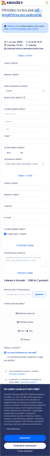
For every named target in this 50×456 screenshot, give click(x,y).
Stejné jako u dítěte (16, 234)
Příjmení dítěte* (11, 74)
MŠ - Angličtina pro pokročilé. (22, 12)
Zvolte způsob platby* (14, 303)
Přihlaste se (13, 26)
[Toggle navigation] (46, 2)
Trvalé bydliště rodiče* (15, 229)
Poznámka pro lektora (14, 253)
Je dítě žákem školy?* (14, 147)
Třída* (7, 136)
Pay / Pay (26, 330)
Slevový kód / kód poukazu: (17, 289)
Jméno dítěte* (11, 63)
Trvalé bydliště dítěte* (15, 109)
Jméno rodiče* (11, 183)
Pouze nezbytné (25, 451)
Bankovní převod (26, 313)
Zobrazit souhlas (17, 374)
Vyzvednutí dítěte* (13, 159)
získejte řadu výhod (28, 29)
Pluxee (26, 339)
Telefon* (8, 206)
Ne (22, 152)
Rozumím (25, 437)
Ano (9, 152)
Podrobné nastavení (25, 445)
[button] (25, 429)
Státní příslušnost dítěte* (16, 86)
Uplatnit (39, 294)
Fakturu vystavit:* (12, 347)
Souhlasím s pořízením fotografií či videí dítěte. (25, 381)
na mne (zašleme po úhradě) (22, 352)
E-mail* (7, 217)
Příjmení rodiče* (12, 194)
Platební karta (26, 322)
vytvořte (13, 29)
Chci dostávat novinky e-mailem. (24, 372)
